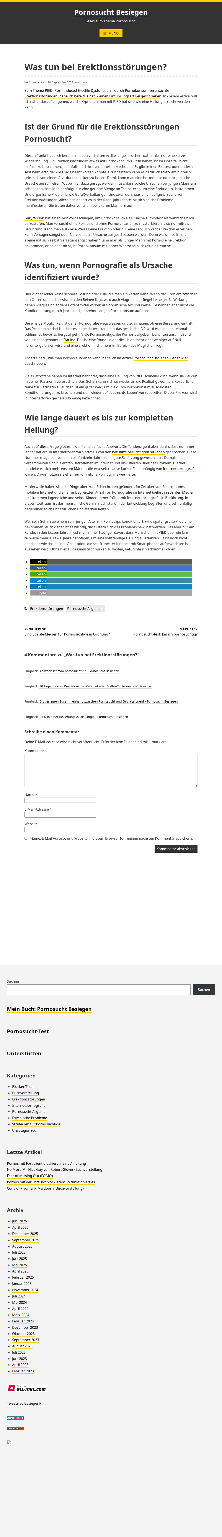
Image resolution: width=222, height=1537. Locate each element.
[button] (38, 562)
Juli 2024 (19, 1296)
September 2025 (25, 1240)
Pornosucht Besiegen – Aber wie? (161, 358)
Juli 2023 (19, 1352)
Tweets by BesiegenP (24, 1403)
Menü (113, 33)
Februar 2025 (23, 1277)
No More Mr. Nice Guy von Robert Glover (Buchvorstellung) (55, 1169)
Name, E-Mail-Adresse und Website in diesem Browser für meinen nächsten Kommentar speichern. (111, 838)
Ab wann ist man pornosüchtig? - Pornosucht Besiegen (79, 671)
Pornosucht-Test (28, 1031)
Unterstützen (24, 1053)
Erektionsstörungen (46, 608)
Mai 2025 (19, 1265)
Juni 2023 (19, 1358)
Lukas (83, 82)
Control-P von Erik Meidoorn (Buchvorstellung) (45, 1188)
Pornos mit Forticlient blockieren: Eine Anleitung (46, 1163)
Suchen (13, 981)
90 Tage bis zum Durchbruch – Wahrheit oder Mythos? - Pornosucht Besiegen (95, 686)
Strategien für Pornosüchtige (36, 1124)
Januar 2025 (21, 1283)
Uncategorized (24, 1130)
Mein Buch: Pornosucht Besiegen (49, 1008)
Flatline (69, 339)
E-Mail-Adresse (38, 809)
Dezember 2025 (25, 1233)
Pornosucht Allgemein (85, 608)
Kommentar (35, 750)
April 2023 (20, 1364)
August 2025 (22, 1246)
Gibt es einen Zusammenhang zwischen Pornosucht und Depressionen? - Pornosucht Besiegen (108, 701)
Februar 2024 (23, 1321)
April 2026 (20, 1227)
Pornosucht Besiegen (111, 12)
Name (30, 794)
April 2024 (20, 1308)
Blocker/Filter (23, 1086)
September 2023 (25, 1339)
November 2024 (25, 1289)
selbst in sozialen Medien (173, 492)
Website (31, 823)
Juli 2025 (19, 1252)
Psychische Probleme (29, 1117)
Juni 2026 (19, 1221)
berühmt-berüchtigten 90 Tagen (138, 452)
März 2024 (20, 1314)
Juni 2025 (19, 1258)
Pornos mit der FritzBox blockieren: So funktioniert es (51, 1182)
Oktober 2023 (23, 1333)
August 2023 (22, 1346)
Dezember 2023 (25, 1327)
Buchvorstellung (25, 1092)
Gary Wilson (34, 218)
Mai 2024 (19, 1302)
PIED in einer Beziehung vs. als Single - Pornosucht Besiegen (83, 717)
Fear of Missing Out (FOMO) (30, 1175)
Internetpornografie (179, 468)
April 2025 (20, 1271)
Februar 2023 (23, 1371)
